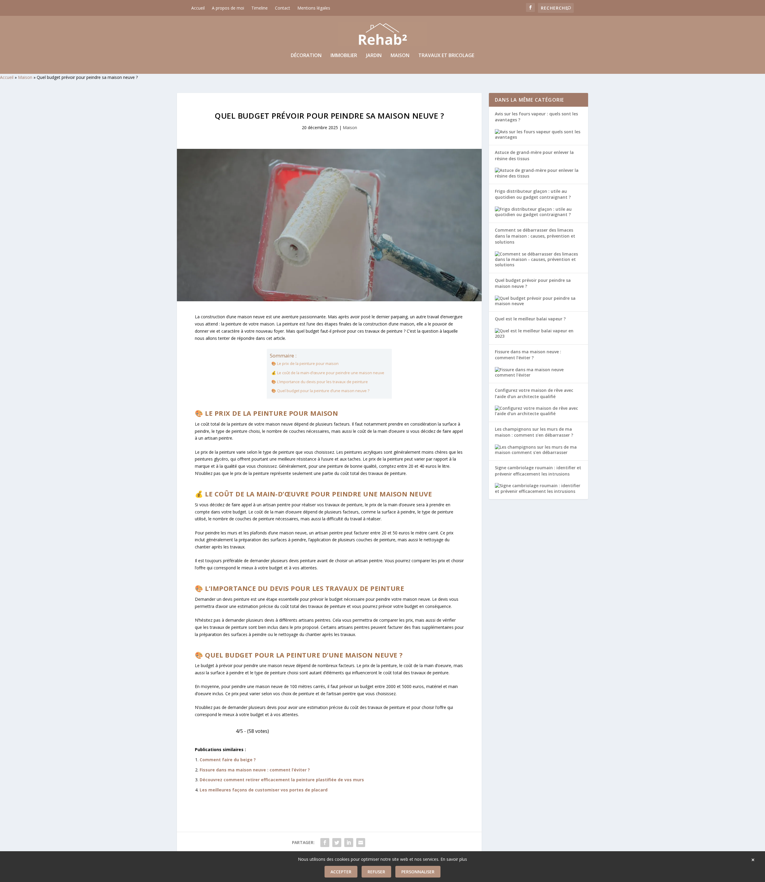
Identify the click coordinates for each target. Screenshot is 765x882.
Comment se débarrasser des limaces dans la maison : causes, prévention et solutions (535, 236)
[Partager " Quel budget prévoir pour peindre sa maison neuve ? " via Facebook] (325, 843)
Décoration (306, 56)
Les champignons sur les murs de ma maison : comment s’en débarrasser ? (534, 432)
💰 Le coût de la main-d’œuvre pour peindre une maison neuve (327, 372)
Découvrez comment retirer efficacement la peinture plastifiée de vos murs (282, 779)
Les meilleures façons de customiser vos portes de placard (264, 790)
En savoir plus (453, 859)
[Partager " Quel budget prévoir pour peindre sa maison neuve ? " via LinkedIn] (349, 843)
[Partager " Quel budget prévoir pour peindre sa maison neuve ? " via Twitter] (337, 843)
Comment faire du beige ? (228, 759)
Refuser (376, 872)
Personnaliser (417, 872)
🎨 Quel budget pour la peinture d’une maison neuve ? (320, 390)
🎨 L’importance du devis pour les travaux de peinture (319, 381)
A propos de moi (228, 8)
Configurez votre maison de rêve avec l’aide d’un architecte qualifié (534, 393)
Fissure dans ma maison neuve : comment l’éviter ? (255, 770)
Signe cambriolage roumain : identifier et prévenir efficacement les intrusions (538, 470)
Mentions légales (313, 8)
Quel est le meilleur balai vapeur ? (530, 319)
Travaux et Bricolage (446, 56)
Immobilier (344, 56)
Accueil (198, 8)
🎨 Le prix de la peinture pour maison (305, 363)
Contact (282, 8)
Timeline (259, 8)
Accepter (341, 872)
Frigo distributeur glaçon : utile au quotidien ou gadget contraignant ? (533, 194)
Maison (400, 56)
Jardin (374, 56)
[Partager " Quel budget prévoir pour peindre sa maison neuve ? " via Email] (361, 843)
